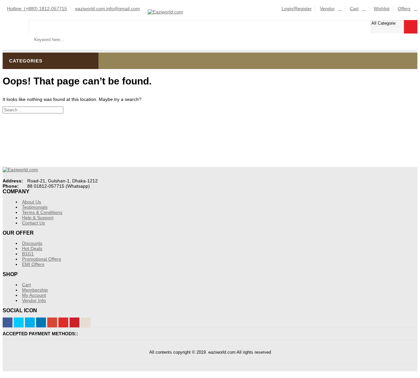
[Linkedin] (41, 322)
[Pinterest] (74, 322)
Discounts (32, 243)
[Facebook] (7, 322)
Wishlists (393, 46)
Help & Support (37, 217)
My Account (34, 295)
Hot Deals (32, 248)
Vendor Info (34, 300)
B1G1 (28, 253)
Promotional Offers (41, 259)
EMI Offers (33, 264)
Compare (411, 46)
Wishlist (381, 8)
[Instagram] (85, 322)
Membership (35, 290)
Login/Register (297, 8)
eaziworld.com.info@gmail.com (107, 8)
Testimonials (35, 207)
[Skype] (29, 322)
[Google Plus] (52, 322)
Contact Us (33, 222)
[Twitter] (18, 322)
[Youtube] (63, 322)
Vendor (327, 8)
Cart (354, 8)
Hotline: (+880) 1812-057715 (37, 8)
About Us (31, 201)
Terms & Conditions (42, 212)
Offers (404, 8)
